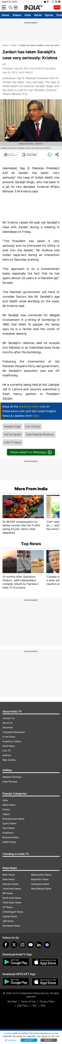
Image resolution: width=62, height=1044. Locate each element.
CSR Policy (23, 1005)
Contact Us (8, 718)
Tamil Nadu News (11, 902)
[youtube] (30, 944)
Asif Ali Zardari (12, 434)
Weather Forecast (11, 776)
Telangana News (40, 884)
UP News (7, 907)
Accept (29, 1040)
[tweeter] (14, 944)
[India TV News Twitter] (56, 1)
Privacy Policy (47, 1001)
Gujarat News (9, 916)
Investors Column (11, 741)
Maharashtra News (41, 874)
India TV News (12, 442)
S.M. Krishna (32, 426)
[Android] (48, 1)
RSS (43, 1005)
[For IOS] (45, 982)
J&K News (8, 921)
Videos (16, 15)
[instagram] (22, 944)
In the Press (8, 736)
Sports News (9, 823)
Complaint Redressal (13, 732)
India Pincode (9, 781)
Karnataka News (11, 925)
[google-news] (47, 944)
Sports (49, 15)
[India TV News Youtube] (59, 1)
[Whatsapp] (50, 155)
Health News (9, 841)
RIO (35, 1005)
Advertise (7, 727)
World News (8, 804)
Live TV (6, 750)
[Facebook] (5, 944)
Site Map (12, 1001)
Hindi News (8, 746)
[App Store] (45, 962)
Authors (6, 755)
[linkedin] (39, 944)
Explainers (8, 832)
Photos (6, 809)
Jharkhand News (11, 888)
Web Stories (8, 759)
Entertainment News (13, 818)
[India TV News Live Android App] (15, 962)
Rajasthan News (39, 879)
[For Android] (15, 982)
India (28, 15)
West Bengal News (41, 888)
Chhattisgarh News (12, 911)
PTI (4, 64)
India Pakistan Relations (40, 434)
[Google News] (10, 155)
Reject (48, 1040)
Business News (10, 837)
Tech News (8, 828)
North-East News (11, 897)
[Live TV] (57, 7)
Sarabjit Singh (12, 426)
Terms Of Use (28, 1001)
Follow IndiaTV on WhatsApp (28, 452)
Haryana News (10, 884)
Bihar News (8, 874)
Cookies (8, 1033)
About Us (7, 722)
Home (5, 15)
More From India (31, 488)
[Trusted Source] (29, 155)
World (37, 15)
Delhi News (8, 879)
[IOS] (45, 1)
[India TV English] (33, 7)
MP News (7, 893)
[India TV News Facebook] (53, 1)
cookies (12, 1040)
